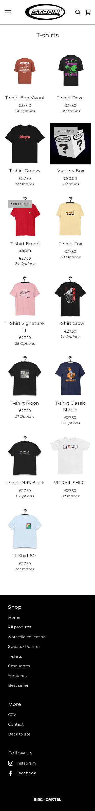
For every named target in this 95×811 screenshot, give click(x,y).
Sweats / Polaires (24, 646)
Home (14, 617)
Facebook (26, 773)
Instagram (26, 763)
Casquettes (19, 665)
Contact (16, 724)
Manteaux (18, 675)
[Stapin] (45, 12)
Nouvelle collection (27, 636)
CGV (12, 714)
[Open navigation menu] (7, 12)
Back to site (19, 734)
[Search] (77, 12)
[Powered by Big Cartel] (47, 799)
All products (19, 627)
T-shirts (15, 656)
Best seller (18, 685)
